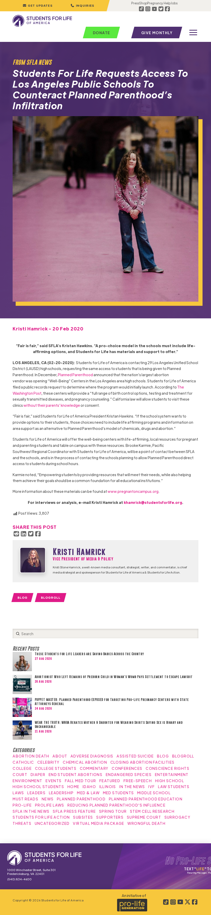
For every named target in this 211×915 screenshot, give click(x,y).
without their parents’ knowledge (51, 405)
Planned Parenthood (75, 374)
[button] (82, 6)
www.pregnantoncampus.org (133, 491)
